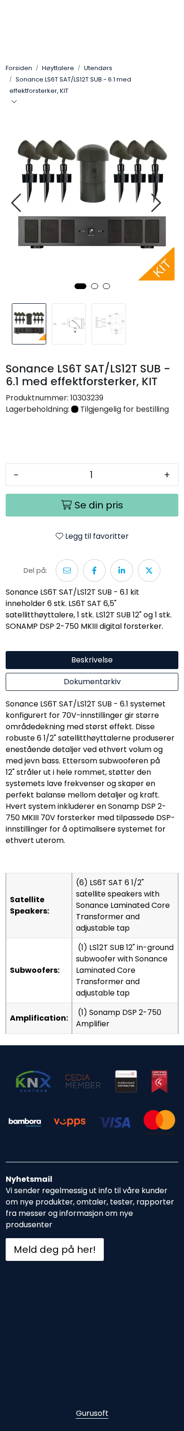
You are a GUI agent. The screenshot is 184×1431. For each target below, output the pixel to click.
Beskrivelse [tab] (92, 659)
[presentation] (17, 203)
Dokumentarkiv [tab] (92, 681)
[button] (80, 286)
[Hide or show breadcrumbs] (14, 102)
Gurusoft (92, 1413)
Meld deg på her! (55, 1249)
